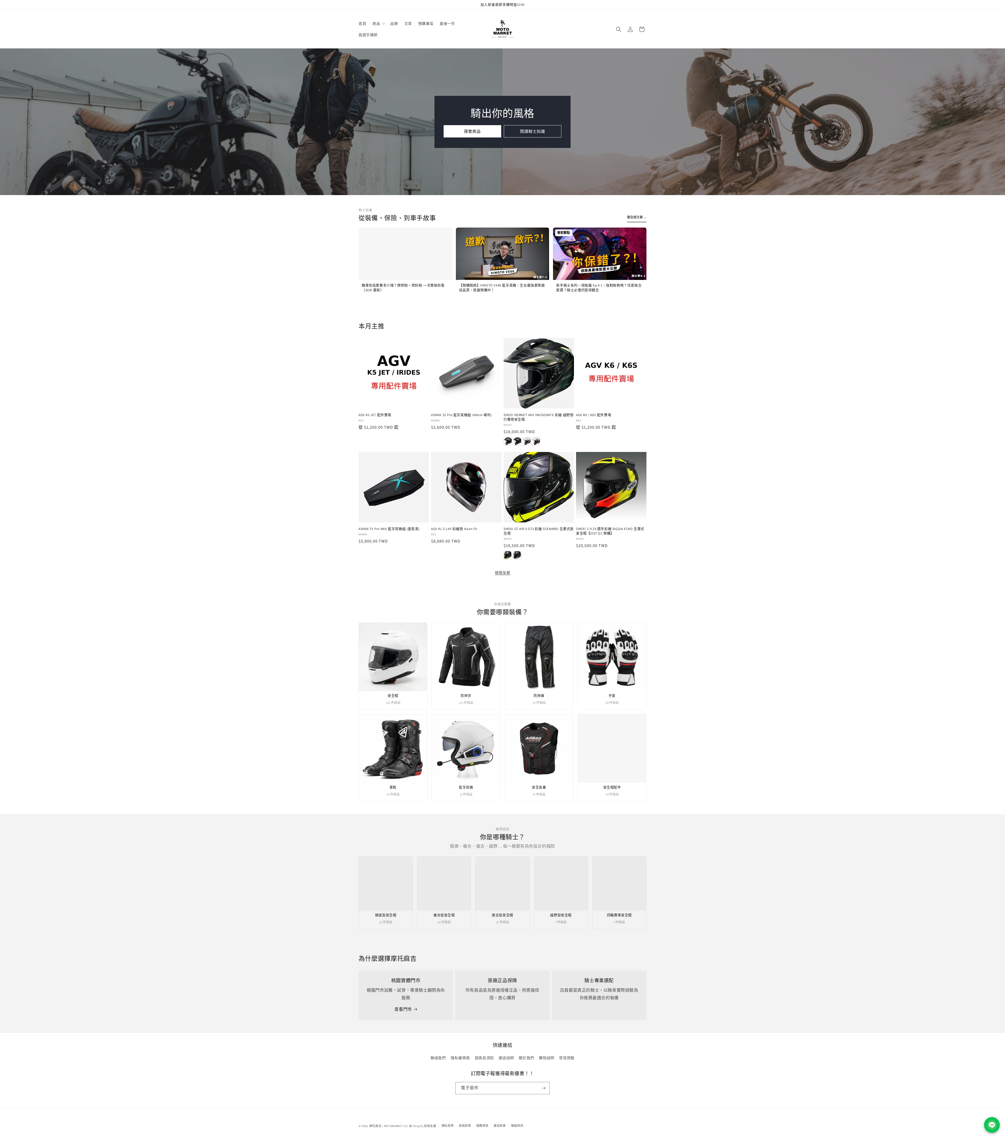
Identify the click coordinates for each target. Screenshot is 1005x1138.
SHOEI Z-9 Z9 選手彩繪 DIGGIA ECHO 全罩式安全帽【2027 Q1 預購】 (610, 531)
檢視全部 (502, 572)
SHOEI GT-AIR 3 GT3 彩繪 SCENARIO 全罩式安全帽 (539, 531)
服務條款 (482, 1126)
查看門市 (403, 1009)
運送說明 (506, 1058)
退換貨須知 (484, 1058)
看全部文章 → (636, 217)
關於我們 (526, 1058)
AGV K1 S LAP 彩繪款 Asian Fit (454, 529)
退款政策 (465, 1126)
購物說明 (546, 1058)
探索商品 (472, 131)
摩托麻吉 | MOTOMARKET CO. (389, 1126)
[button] (378, 23)
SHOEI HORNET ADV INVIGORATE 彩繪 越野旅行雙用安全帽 (538, 417)
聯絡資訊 (517, 1126)
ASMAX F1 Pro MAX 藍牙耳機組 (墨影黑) (389, 529)
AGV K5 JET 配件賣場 (375, 415)
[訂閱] (543, 1088)
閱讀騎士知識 (532, 131)
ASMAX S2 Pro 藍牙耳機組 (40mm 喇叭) (461, 415)
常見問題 (566, 1058)
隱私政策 (448, 1126)
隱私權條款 (460, 1058)
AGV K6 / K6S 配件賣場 (593, 415)
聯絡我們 (438, 1058)
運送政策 (500, 1126)
